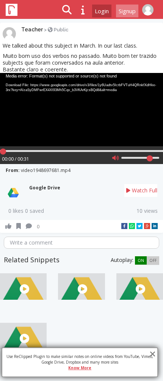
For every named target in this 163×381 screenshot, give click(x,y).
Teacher (32, 29)
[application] (81, 109)
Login (102, 11)
